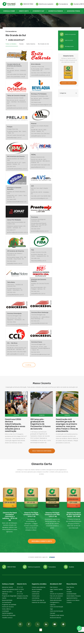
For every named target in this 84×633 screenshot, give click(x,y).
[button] (62, 34)
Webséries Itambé (7, 587)
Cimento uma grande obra (9, 589)
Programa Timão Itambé (57, 615)
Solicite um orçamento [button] (34, 567)
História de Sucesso (8, 607)
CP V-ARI (19, 591)
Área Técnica (70, 587)
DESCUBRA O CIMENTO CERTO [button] (68, 82)
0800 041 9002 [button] (11, 567)
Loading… (29, 365)
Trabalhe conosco (7, 617)
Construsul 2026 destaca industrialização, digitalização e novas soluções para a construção (15, 425)
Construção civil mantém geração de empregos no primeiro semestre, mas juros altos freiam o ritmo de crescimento (67, 425)
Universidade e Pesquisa (74, 596)
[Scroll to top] (40, 630)
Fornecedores (63, 4)
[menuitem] (26, 4)
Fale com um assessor (56, 596)
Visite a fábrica (6, 609)
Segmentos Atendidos (55, 11)
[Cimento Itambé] (9, 4)
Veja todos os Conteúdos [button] (41, 451)
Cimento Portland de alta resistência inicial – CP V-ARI (73, 514)
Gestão (69, 589)
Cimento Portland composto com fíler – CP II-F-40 (52, 514)
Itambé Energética (7, 613)
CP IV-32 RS (20, 589)
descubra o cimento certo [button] (42, 541)
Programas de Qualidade (9, 604)
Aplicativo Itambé (22, 598)
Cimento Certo (24, 11)
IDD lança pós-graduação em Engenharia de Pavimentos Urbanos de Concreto (40, 424)
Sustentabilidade (71, 594)
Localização (5, 611)
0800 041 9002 (28, 4)
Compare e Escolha (22, 596)
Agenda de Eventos (72, 598)
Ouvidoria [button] (71, 567)
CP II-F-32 (20, 587)
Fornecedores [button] (52, 567)
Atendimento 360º (38, 11)
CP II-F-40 (20, 594)
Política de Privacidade (8, 615)
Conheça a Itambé (9, 11)
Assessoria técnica (73, 11)
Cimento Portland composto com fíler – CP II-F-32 (31, 514)
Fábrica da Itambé (55, 598)
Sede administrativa (55, 600)
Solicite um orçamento (46, 4)
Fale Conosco (54, 587)
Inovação (69, 591)
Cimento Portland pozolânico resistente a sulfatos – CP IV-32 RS (9, 516)
